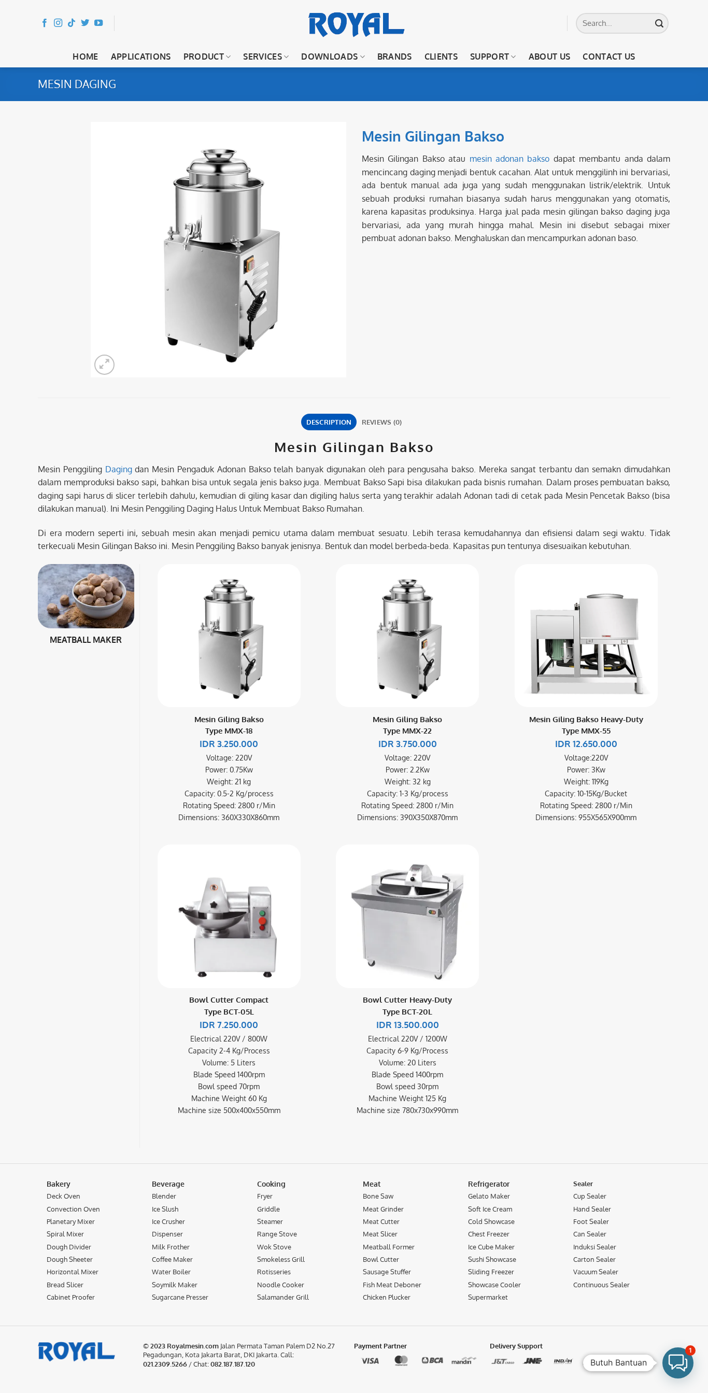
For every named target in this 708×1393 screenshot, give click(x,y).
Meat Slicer (380, 1234)
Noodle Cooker (280, 1284)
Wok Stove (274, 1247)
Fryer (265, 1196)
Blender (164, 1196)
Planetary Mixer (71, 1221)
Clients (441, 56)
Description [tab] (329, 422)
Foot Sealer (591, 1221)
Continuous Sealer (601, 1284)
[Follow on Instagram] (58, 23)
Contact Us (609, 56)
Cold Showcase (491, 1221)
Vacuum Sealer (595, 1272)
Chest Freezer (488, 1234)
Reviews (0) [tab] (382, 422)
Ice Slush (165, 1209)
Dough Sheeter (70, 1259)
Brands (394, 56)
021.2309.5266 (165, 1364)
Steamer (270, 1221)
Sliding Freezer (491, 1272)
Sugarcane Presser (180, 1297)
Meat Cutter (381, 1221)
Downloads (329, 56)
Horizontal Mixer (72, 1272)
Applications (141, 56)
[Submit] (659, 23)
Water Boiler (171, 1272)
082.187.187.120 (232, 1364)
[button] (104, 365)
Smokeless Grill (281, 1259)
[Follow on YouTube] (98, 23)
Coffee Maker (172, 1259)
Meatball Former (389, 1247)
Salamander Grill (283, 1297)
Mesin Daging (77, 84)
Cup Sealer (589, 1196)
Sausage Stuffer (387, 1272)
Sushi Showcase (492, 1259)
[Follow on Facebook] (44, 23)
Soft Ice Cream (490, 1209)
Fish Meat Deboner (392, 1284)
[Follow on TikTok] (71, 23)
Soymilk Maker (174, 1284)
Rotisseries (274, 1272)
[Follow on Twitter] (85, 23)
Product (203, 56)
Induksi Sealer (594, 1247)
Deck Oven (63, 1196)
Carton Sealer (594, 1259)
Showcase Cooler (494, 1284)
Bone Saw (378, 1196)
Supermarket (488, 1297)
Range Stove (277, 1234)
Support (489, 56)
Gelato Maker (489, 1196)
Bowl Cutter (381, 1259)
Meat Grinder (383, 1209)
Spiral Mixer (65, 1234)
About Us (550, 56)
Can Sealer (589, 1234)
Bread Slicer (65, 1284)
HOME (85, 56)
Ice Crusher (168, 1221)
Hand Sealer (592, 1209)
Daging (118, 469)
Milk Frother (171, 1247)
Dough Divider (69, 1247)
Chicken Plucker (386, 1297)
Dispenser (167, 1234)
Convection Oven (73, 1209)
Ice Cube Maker (491, 1247)
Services (262, 56)
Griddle (268, 1209)
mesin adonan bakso (510, 158)
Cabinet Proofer (71, 1297)
